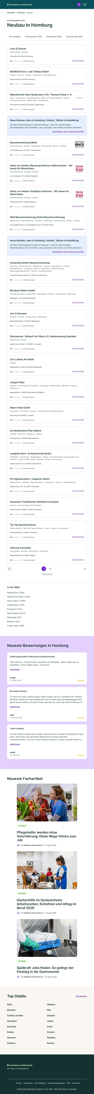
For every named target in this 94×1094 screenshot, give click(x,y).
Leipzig (50, 1021)
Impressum (76, 1083)
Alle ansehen (81, 996)
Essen (49, 1026)
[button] (79, 5)
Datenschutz (28, 1083)
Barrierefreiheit (40, 1083)
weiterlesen (15, 669)
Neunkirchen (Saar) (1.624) (18, 597)
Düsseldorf (12, 1021)
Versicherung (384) (74, 36)
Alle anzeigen (15, 36)
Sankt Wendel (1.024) (16, 613)
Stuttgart (51, 1015)
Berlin (9, 1004)
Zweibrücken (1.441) (15, 605)
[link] (47, 54)
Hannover (11, 1037)
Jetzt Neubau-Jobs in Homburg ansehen (68, 131)
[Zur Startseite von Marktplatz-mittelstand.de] (19, 4)
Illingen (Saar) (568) (15, 625)
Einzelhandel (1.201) (33, 36)
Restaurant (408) (54, 36)
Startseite (11, 13)
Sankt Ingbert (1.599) (16, 601)
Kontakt (19, 1083)
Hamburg (51, 1004)
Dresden (50, 1032)
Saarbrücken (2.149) (16, 592)
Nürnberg (51, 1037)
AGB (68, 1083)
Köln (49, 1010)
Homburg (21, 13)
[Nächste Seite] (84, 568)
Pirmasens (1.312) (14, 609)
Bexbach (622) (13, 621)
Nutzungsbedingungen (56, 1083)
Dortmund (11, 1026)
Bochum (50, 1043)
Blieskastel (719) (14, 617)
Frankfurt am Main (15, 1015)
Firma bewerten (78, 61)
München (11, 1010)
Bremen (10, 1032)
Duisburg (11, 1043)
